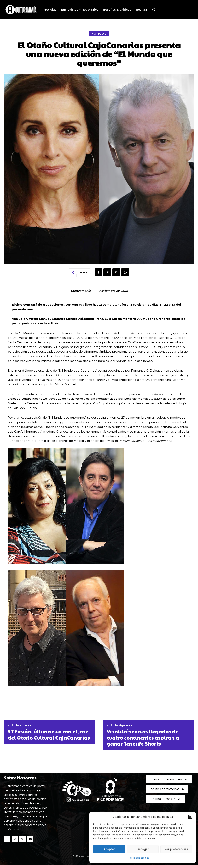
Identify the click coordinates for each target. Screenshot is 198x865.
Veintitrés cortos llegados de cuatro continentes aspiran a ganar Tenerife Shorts (143, 737)
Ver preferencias (176, 849)
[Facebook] (98, 272)
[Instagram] (15, 839)
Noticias (99, 33)
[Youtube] (30, 839)
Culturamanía (81, 291)
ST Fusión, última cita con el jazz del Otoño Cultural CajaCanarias (49, 734)
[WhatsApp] (125, 272)
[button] (190, 817)
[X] (107, 272)
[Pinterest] (116, 272)
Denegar (143, 849)
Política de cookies (139, 857)
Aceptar (109, 849)
